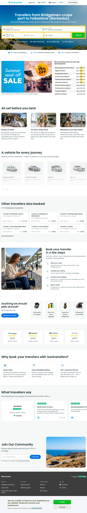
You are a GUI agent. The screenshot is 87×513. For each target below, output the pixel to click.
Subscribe (35, 457)
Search (78, 35)
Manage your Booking (7, 484)
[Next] (7, 189)
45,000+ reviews (12, 341)
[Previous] (3, 189)
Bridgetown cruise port (14, 208)
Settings (62, 507)
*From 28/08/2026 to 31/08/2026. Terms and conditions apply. (19, 94)
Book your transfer (10, 315)
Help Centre (42, 3)
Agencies (31, 3)
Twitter (64, 488)
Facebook (65, 484)
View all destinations (7, 236)
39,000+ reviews (33, 341)
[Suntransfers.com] (15, 3)
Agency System (25, 484)
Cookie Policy (37, 508)
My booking (73, 3)
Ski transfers (43, 491)
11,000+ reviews (54, 341)
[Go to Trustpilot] (78, 477)
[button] (40, 27)
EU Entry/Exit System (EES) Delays (9, 491)
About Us (42, 484)
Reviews (42, 488)
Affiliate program (26, 488)
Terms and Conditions (23, 460)
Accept (62, 502)
